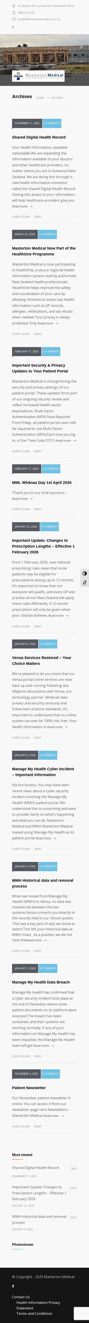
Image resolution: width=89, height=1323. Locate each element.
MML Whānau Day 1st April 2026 (42, 482)
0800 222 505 (26, 12)
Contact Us (21, 1297)
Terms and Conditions (34, 1313)
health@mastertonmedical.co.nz (39, 19)
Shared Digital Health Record (39, 137)
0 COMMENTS (52, 123)
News (37, 217)
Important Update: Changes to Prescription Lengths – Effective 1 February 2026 (43, 546)
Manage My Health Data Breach (41, 982)
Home (40, 98)
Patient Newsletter (29, 1088)
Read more (20, 206)
